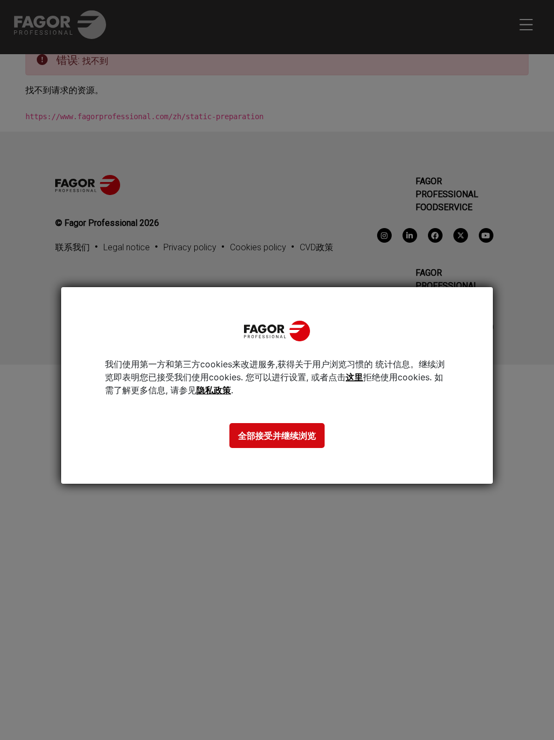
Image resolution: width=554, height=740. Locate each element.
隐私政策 (213, 390)
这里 (354, 377)
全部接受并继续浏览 (277, 435)
